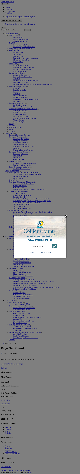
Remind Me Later (46, 252)
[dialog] (40, 237)
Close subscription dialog (65, 216)
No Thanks (32, 252)
